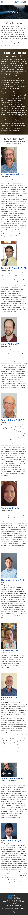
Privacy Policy (11, 912)
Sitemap (18, 912)
